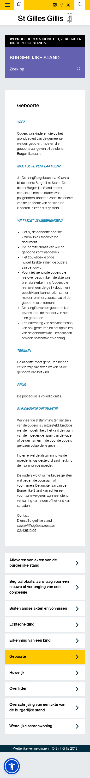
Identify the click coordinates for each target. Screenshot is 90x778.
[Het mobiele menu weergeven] (7, 5)
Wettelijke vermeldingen (31, 749)
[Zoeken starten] (78, 69)
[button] (12, 766)
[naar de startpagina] (45, 21)
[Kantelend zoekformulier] (79, 5)
